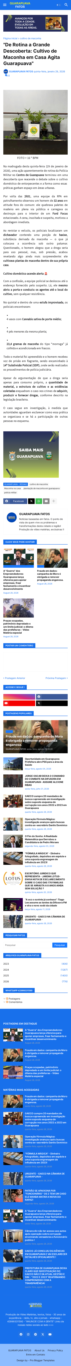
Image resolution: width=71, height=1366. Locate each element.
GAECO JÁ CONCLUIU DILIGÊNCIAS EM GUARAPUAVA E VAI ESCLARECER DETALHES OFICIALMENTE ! (46, 1253)
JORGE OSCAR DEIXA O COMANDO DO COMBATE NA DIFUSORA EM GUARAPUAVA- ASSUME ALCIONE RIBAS (45, 780)
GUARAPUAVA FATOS (34, 514)
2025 (35, 975)
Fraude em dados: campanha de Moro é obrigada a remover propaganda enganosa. (50, 575)
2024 (35, 969)
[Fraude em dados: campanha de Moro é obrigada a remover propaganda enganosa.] (13, 1055)
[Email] (46, 501)
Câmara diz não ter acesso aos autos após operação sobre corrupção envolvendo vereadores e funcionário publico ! (46, 1235)
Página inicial (10, 38)
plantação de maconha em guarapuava (42, 488)
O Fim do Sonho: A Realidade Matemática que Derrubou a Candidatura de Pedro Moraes (42, 839)
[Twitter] (31, 501)
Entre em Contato (35, 1354)
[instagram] (19, 697)
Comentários (15, 1002)
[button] (4, 5)
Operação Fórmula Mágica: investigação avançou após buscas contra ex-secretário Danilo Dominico (46, 822)
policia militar (10, 492)
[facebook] (52, 697)
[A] (13, 1035)
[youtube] (19, 703)
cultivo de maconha (30, 38)
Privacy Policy (55, 1350)
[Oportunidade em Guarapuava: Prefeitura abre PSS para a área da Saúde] (13, 763)
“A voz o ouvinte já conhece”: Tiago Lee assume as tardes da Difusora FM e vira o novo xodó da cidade (46, 902)
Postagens (14, 998)
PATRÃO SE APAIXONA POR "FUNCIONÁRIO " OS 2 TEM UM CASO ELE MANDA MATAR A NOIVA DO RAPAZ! (45, 1195)
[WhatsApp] (39, 501)
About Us (39, 1350)
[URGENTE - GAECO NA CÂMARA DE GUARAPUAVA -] (13, 921)
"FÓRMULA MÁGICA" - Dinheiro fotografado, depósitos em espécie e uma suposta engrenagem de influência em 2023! (45, 858)
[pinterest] (35, 1334)
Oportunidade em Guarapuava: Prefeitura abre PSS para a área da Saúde (44, 761)
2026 (35, 981)
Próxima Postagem (56, 678)
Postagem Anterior (15, 678)
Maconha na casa (12, 488)
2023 (35, 963)
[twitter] (52, 703)
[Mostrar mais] (53, 501)
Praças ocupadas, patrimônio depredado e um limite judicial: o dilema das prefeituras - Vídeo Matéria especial (18, 626)
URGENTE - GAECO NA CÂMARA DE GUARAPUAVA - (45, 918)
